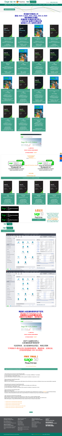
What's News (9, 4)
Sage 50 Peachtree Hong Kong (50, 420)
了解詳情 (35, 152)
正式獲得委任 (31, 156)
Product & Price (17, 4)
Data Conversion (34, 423)
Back (31, 412)
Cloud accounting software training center (10, 426)
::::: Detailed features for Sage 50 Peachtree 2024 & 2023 (13, 401)
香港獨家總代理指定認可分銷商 (31, 175)
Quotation (40, 4)
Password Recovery (34, 425)
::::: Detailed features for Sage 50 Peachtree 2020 (12, 404)
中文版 (6, 4)
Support (44, 4)
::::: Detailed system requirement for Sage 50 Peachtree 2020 (13, 407)
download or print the (53, 218)
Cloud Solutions (22, 4)
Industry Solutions (35, 4)
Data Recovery (34, 424)
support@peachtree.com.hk (38, 434)
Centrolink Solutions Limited (31, 155)
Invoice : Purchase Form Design (36, 422)
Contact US (56, 4)
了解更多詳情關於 (31, 173)
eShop (13, 4)
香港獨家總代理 (31, 157)
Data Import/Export (34, 426)
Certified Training (28, 4)
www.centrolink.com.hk (32, 158)
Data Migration (48, 4)
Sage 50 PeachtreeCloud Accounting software (8, 425)
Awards (52, 4)
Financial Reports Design (35, 421)
